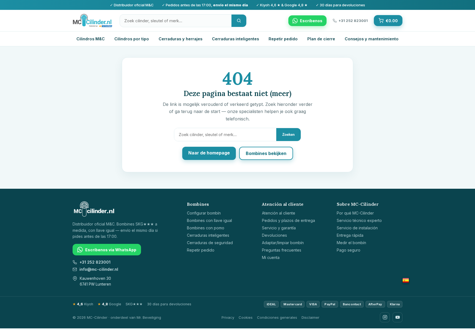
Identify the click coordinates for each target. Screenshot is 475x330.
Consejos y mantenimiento (372, 38)
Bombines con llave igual (209, 220)
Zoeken (288, 134)
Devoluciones (274, 235)
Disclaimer (310, 317)
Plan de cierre (321, 38)
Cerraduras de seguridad (210, 242)
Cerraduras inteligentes (235, 38)
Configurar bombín (204, 213)
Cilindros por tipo (131, 38)
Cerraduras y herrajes (180, 38)
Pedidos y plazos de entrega (288, 220)
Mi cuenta (271, 257)
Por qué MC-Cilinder (355, 213)
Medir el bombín (351, 242)
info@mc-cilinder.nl (98, 269)
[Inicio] (92, 20)
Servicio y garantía (279, 227)
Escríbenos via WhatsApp (110, 249)
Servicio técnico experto (359, 220)
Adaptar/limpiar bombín (283, 242)
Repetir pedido (283, 38)
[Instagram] (385, 317)
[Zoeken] (238, 21)
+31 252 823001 (95, 262)
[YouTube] (397, 317)
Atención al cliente (278, 213)
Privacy (228, 317)
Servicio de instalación (357, 227)
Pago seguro (348, 250)
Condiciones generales (277, 317)
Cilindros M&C (90, 38)
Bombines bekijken (266, 153)
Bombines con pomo (205, 227)
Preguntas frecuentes (281, 250)
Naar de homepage (209, 153)
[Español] (405, 280)
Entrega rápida (350, 235)
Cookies (246, 317)
